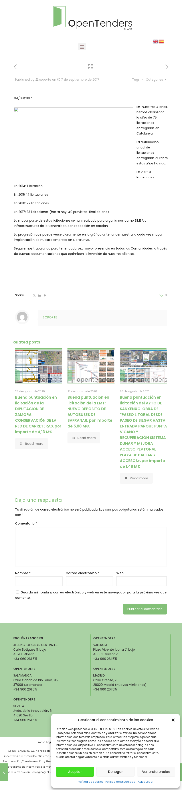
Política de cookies (90, 782)
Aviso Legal (145, 782)
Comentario (26, 523)
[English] (155, 41)
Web (120, 573)
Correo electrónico (82, 573)
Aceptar (75, 771)
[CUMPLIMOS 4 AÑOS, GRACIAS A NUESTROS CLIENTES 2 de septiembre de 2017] (4, 772)
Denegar (115, 771)
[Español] (161, 41)
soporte (45, 79)
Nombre (23, 573)
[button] (173, 720)
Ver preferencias (156, 771)
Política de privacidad (120, 782)
